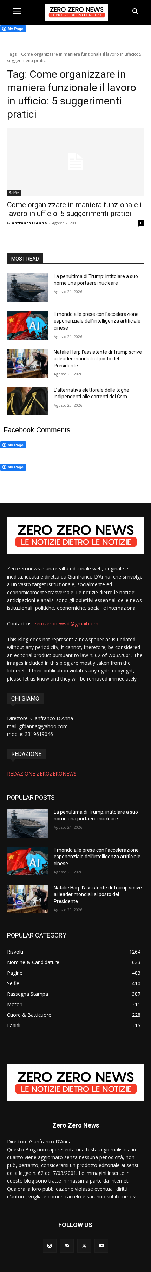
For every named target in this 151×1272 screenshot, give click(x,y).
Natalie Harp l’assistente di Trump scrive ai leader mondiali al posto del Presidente (98, 358)
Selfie (14, 192)
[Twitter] (84, 1246)
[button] (135, 12)
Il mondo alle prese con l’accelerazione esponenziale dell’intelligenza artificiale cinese (97, 321)
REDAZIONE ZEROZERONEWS (42, 773)
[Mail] (67, 1246)
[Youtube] (101, 1246)
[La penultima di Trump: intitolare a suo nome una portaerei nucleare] (27, 287)
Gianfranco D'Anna (27, 222)
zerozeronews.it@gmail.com (66, 623)
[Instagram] (50, 1246)
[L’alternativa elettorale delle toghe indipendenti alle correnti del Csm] (27, 401)
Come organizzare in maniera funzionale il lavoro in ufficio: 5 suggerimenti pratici (75, 209)
